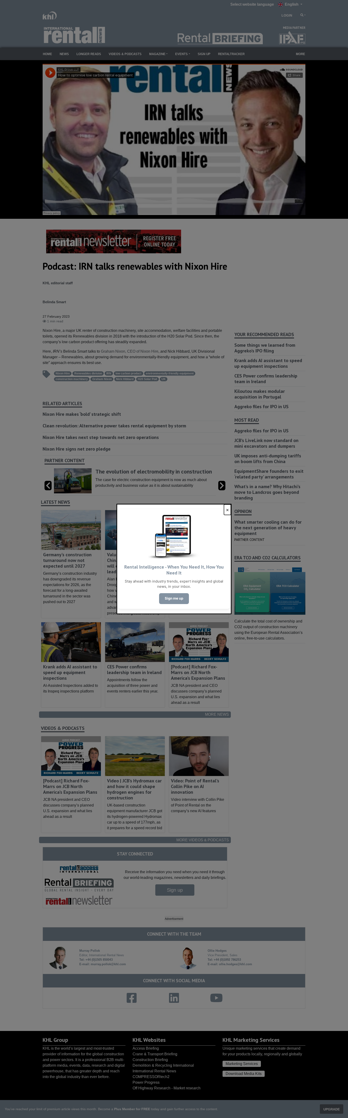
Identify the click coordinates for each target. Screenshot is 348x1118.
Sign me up (174, 598)
